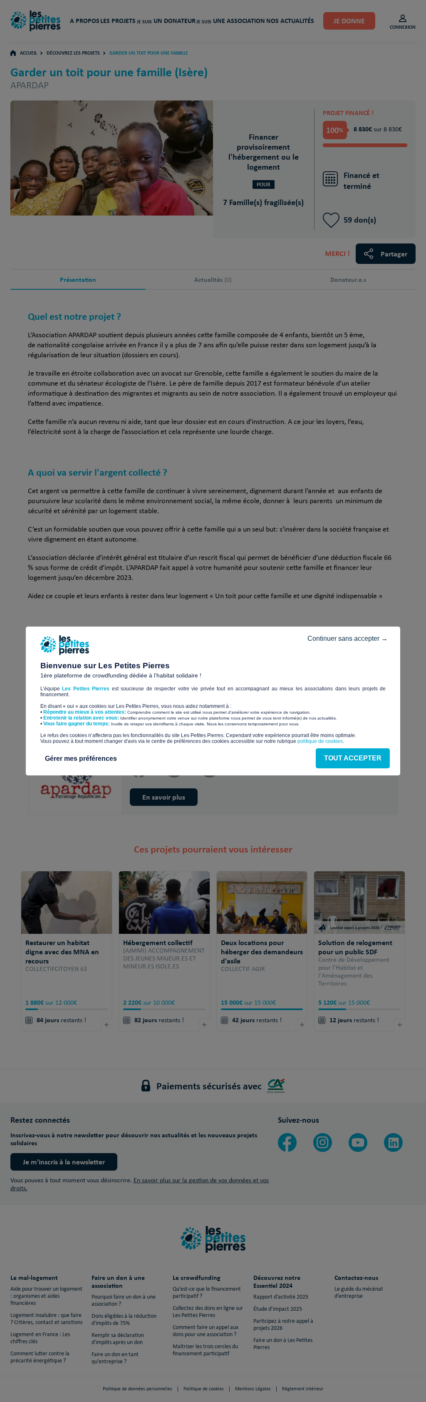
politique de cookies (320, 741)
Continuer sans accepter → (347, 638)
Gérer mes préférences (81, 758)
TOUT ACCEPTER (352, 758)
